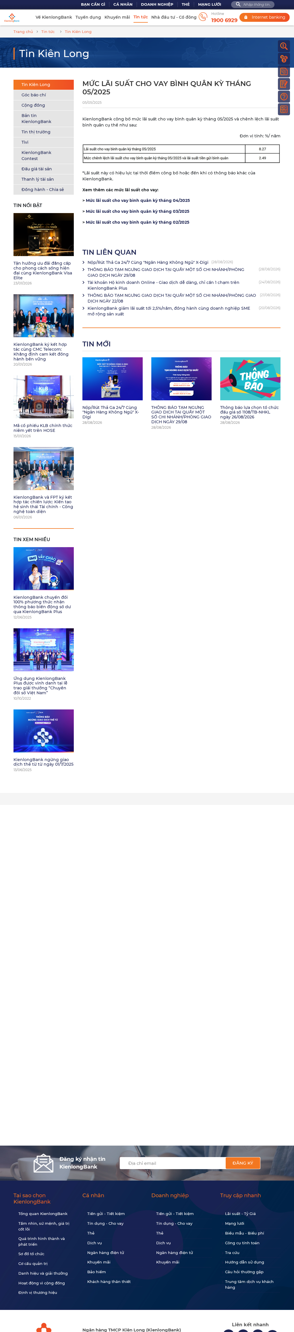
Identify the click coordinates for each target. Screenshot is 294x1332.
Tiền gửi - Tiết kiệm (106, 1213)
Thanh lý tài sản (38, 179)
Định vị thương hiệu (37, 1292)
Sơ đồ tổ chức (31, 1253)
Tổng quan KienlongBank (42, 1213)
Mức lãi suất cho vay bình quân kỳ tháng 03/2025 (137, 211)
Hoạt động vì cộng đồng (41, 1283)
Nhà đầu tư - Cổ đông (174, 17)
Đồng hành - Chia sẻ (43, 189)
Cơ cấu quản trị (33, 1263)
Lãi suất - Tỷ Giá (240, 1213)
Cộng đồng (33, 105)
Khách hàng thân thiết (109, 1281)
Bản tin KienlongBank (36, 118)
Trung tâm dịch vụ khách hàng (249, 1284)
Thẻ (186, 4)
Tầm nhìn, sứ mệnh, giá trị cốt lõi (43, 1226)
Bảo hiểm (96, 1271)
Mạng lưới (209, 4)
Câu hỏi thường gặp (244, 1271)
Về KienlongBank (54, 17)
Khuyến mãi (117, 17)
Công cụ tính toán (242, 1243)
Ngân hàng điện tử (105, 1252)
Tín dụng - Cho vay (105, 1223)
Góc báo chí (34, 94)
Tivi (25, 142)
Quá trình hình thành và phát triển (41, 1241)
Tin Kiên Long (36, 84)
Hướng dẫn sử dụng (244, 1262)
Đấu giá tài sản (37, 168)
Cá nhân (123, 4)
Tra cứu (232, 1252)
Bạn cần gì (93, 4)
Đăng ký (243, 1163)
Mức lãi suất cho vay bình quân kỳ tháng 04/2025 (138, 200)
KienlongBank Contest (36, 155)
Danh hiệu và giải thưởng (43, 1273)
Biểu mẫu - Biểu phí (244, 1233)
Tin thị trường (36, 131)
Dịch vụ (94, 1243)
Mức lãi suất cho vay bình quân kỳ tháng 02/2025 (137, 222)
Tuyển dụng (88, 17)
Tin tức (141, 16)
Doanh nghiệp (157, 4)
